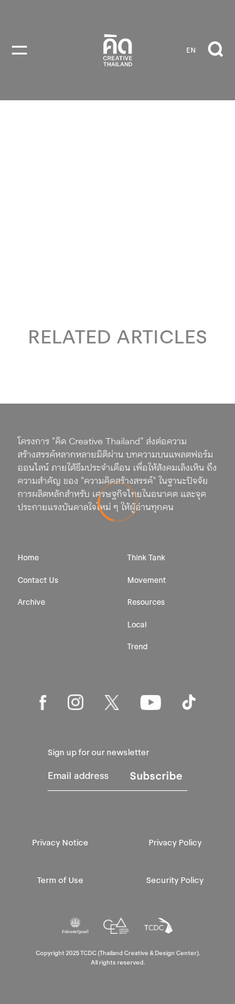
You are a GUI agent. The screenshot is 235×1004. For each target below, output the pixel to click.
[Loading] (117, 502)
